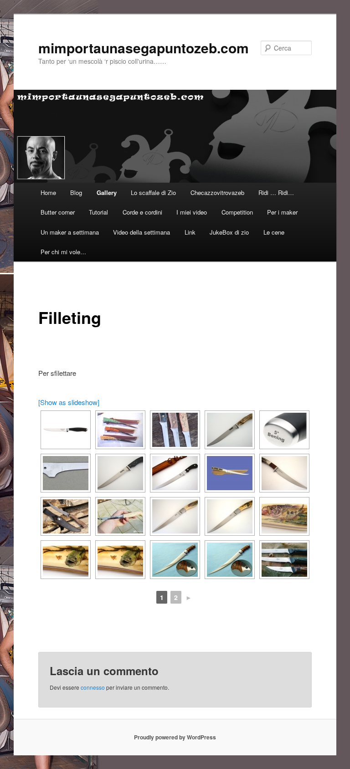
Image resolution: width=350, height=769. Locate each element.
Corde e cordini (142, 212)
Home (48, 192)
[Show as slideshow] (68, 402)
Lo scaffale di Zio (153, 192)
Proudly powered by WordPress (175, 737)
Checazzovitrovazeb (217, 192)
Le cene (273, 232)
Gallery (107, 192)
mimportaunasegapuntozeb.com (143, 47)
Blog (76, 192)
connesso (93, 687)
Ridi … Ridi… (276, 192)
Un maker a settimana (70, 232)
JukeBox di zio (229, 232)
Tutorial (98, 212)
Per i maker (282, 212)
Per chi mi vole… (63, 251)
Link (190, 232)
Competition (237, 212)
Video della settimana (141, 232)
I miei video (191, 212)
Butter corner (58, 212)
